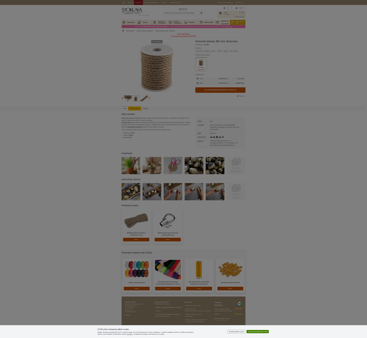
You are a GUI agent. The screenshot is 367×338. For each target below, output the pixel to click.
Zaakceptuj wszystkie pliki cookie (258, 331)
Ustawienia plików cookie (236, 331)
